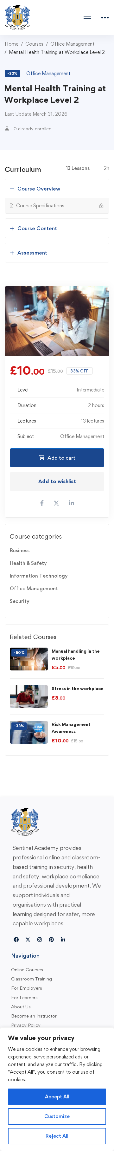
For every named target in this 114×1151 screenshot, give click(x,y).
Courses (34, 44)
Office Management (72, 44)
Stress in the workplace (78, 688)
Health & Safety (28, 563)
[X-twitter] (28, 939)
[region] (57, 1089)
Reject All (57, 1136)
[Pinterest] (51, 939)
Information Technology (39, 576)
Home (11, 44)
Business (19, 550)
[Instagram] (40, 939)
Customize (57, 1116)
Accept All (57, 1097)
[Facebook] (16, 939)
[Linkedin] (63, 939)
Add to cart (61, 458)
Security (19, 601)
